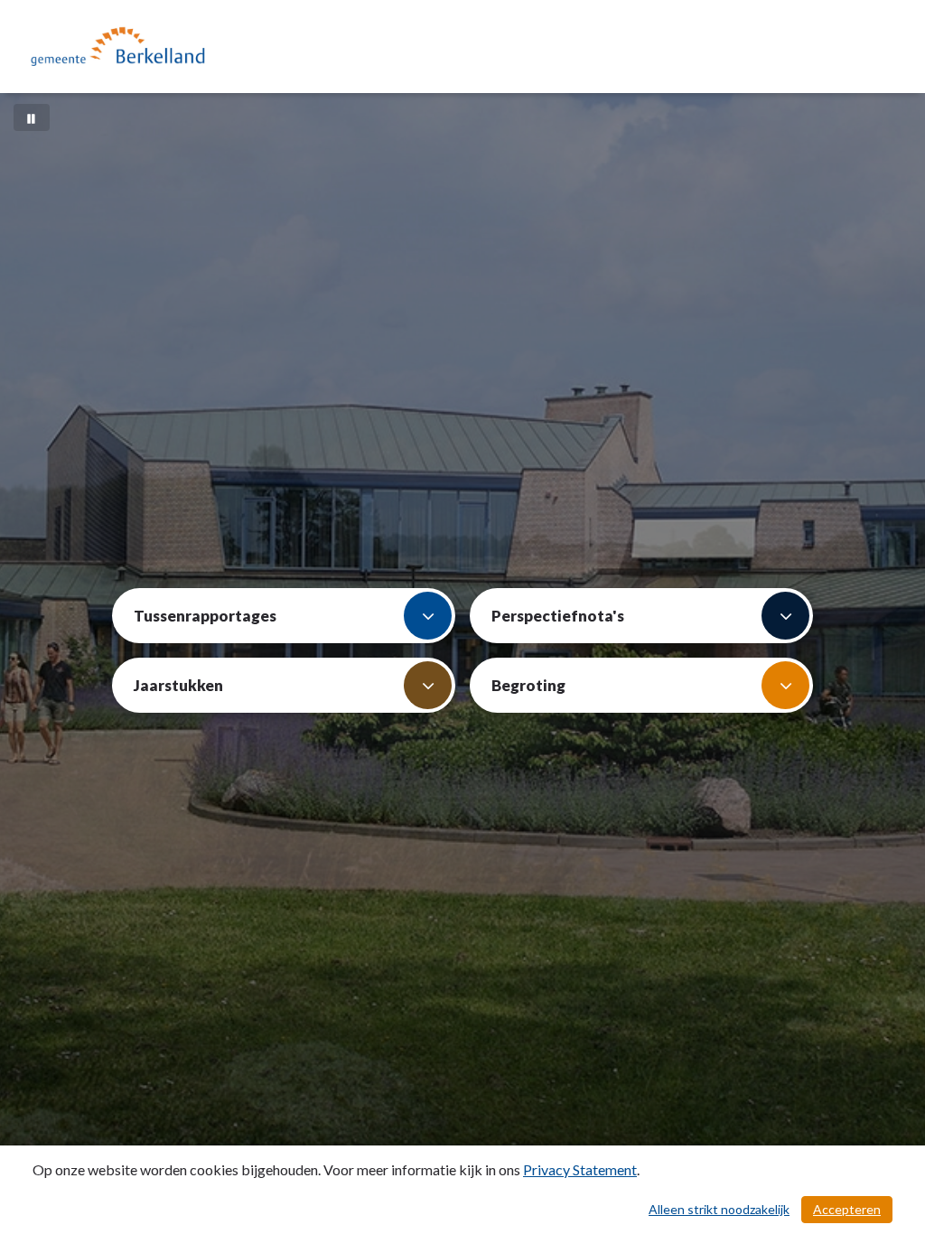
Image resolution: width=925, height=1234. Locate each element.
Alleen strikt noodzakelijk (719, 1209)
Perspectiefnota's (557, 615)
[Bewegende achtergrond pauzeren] (32, 117)
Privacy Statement (580, 1169)
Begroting (528, 685)
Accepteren (847, 1209)
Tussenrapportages (205, 615)
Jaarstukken (178, 685)
